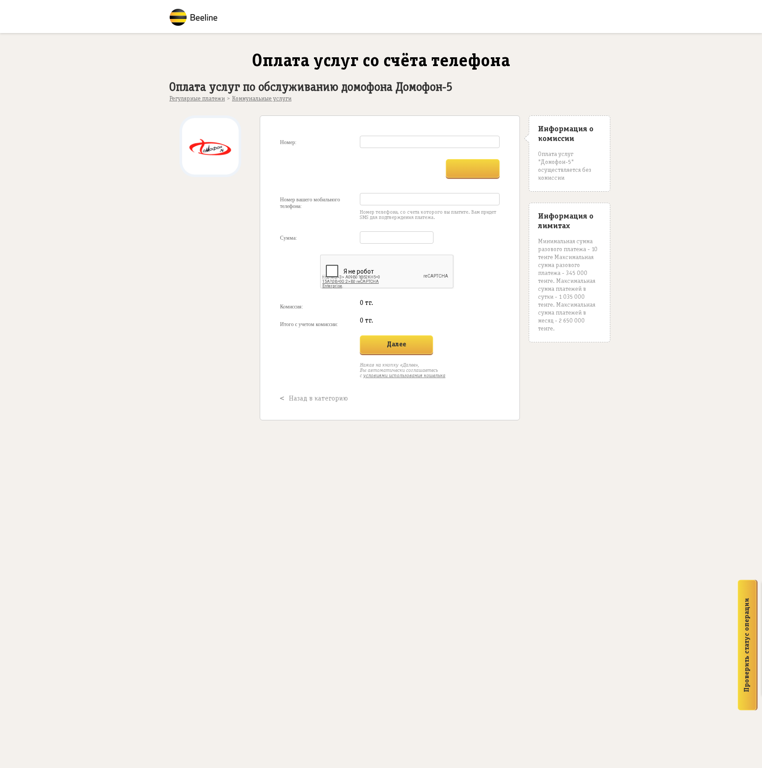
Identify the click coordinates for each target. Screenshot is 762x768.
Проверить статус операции (747, 645)
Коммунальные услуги (261, 99)
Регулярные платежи (197, 99)
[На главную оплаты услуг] (198, 17)
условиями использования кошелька (404, 375)
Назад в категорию (318, 399)
